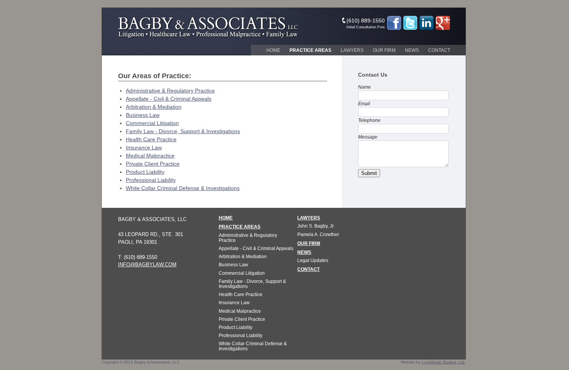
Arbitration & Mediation (154, 107)
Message (367, 137)
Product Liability (145, 172)
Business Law (142, 115)
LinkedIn (426, 23)
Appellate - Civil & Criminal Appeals (168, 99)
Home (273, 50)
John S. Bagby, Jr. (315, 226)
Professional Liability (151, 180)
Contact (439, 50)
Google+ (442, 23)
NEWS (304, 252)
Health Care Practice (151, 139)
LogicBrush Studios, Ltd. (444, 362)
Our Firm (384, 50)
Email (364, 103)
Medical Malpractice (150, 155)
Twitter (410, 23)
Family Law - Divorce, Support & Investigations (183, 131)
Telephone (369, 120)
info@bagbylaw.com (147, 264)
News (412, 50)
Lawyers (352, 50)
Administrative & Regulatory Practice (170, 90)
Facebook (394, 23)
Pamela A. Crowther (318, 234)
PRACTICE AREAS (240, 227)
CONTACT (308, 269)
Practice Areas (310, 50)
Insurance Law (144, 147)
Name (364, 87)
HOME (226, 218)
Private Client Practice (153, 164)
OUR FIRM (308, 243)
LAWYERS (308, 218)
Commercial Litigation (152, 123)
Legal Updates (312, 260)
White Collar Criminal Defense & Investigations (183, 188)
